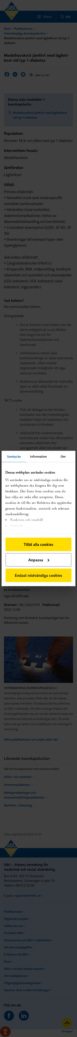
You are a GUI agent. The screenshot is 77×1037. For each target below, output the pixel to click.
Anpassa (35, 560)
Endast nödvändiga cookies (38, 575)
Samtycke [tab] (14, 456)
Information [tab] (38, 456)
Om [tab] (63, 456)
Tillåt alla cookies (38, 544)
